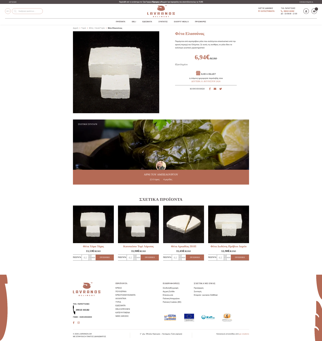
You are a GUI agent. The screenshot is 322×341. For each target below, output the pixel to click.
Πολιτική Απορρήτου (171, 298)
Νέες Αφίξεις (122, 316)
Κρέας (118, 288)
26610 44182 (288, 11)
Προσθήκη (105, 257)
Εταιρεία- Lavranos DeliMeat (205, 295)
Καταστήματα (267, 11)
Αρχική (12, 2)
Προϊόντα (120, 22)
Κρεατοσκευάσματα (125, 295)
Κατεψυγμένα (122, 312)
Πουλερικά (120, 291)
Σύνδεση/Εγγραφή (170, 288)
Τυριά (83, 28)
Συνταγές (163, 22)
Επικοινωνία (306, 2)
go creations (244, 334)
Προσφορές (200, 22)
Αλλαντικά (120, 298)
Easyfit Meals (181, 22)
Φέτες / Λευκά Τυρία (97, 28)
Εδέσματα (147, 22)
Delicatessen (122, 309)
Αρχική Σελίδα (169, 291)
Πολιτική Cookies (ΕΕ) (172, 302)
